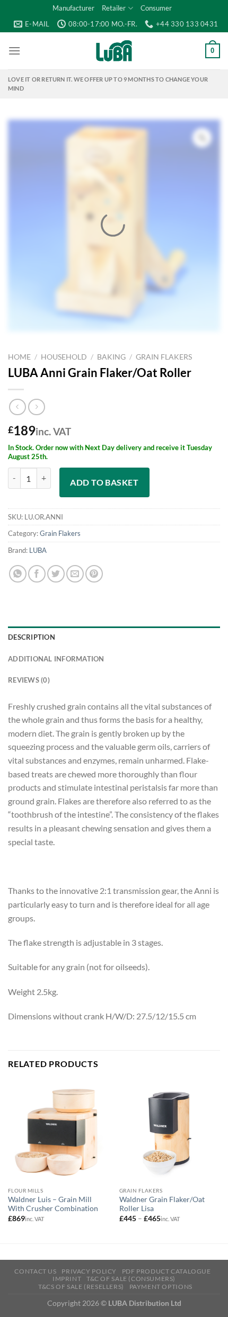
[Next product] (17, 407)
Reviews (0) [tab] (29, 680)
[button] (14, 51)
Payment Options (160, 1287)
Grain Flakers (164, 357)
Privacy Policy (89, 1271)
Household (64, 357)
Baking (111, 357)
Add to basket (104, 482)
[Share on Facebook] (37, 574)
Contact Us (35, 1271)
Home (19, 357)
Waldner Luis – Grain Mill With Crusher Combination (53, 1204)
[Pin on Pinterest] (94, 574)
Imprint (66, 1279)
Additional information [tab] (56, 659)
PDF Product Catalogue (166, 1271)
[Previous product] (36, 407)
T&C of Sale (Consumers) (131, 1279)
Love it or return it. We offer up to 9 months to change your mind (108, 84)
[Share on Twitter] (56, 574)
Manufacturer (73, 8)
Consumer (156, 8)
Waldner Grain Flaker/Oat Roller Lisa (162, 1204)
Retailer (114, 8)
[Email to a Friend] (75, 574)
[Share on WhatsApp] (18, 574)
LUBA (38, 550)
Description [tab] (31, 637)
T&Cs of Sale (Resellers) (81, 1287)
